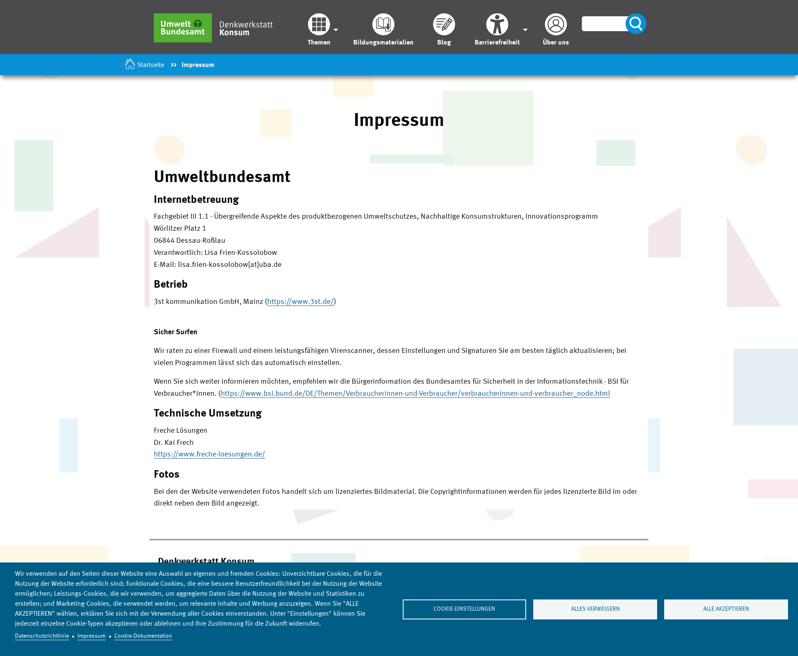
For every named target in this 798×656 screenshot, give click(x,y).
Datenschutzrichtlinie (42, 636)
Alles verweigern (595, 609)
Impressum (91, 636)
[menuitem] (320, 30)
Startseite (150, 65)
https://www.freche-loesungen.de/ (209, 454)
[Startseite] (217, 27)
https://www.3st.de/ (300, 302)
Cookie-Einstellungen (464, 609)
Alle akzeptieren (726, 609)
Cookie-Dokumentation (143, 636)
